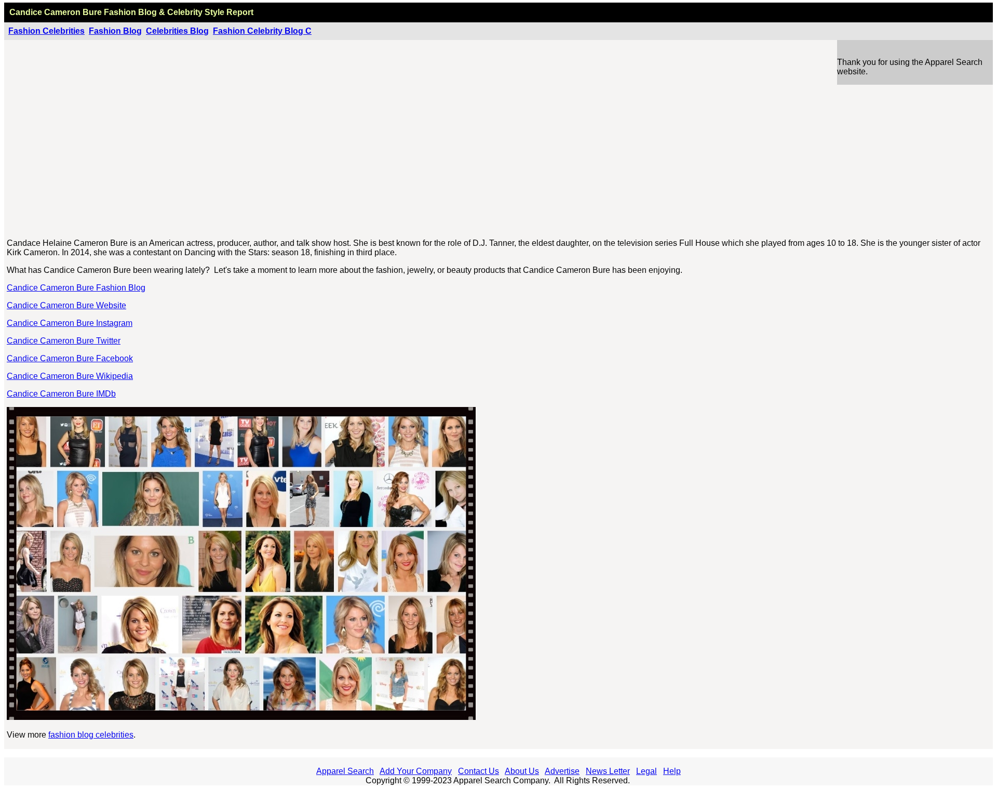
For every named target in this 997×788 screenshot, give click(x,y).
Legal (646, 771)
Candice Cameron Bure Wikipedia (70, 376)
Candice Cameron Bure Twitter (63, 340)
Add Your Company (416, 771)
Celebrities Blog (177, 31)
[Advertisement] (499, 157)
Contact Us (478, 771)
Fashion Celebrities (46, 31)
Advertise (562, 771)
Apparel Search (345, 771)
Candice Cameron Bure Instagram (69, 323)
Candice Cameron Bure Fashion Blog (76, 287)
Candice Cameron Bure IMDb (61, 393)
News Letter (608, 771)
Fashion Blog (115, 31)
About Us (522, 771)
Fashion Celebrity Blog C (262, 31)
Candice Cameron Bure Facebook (70, 358)
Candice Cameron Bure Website (66, 305)
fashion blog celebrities (90, 734)
